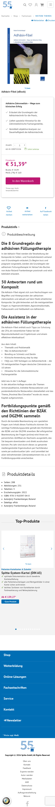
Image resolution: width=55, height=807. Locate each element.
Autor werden (27, 775)
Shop (15, 16)
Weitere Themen (43, 16)
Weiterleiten (39, 20)
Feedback (27, 768)
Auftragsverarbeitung (27, 792)
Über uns (27, 761)
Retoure (27, 796)
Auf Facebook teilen (46, 213)
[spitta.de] (7, 4)
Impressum (27, 789)
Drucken (51, 20)
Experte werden (27, 771)
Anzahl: (9, 145)
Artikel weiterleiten (27, 213)
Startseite (5, 16)
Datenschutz (27, 785)
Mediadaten (27, 778)
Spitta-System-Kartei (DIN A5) (21, 573)
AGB (27, 782)
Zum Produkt (10, 601)
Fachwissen (26, 16)
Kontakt (27, 764)
